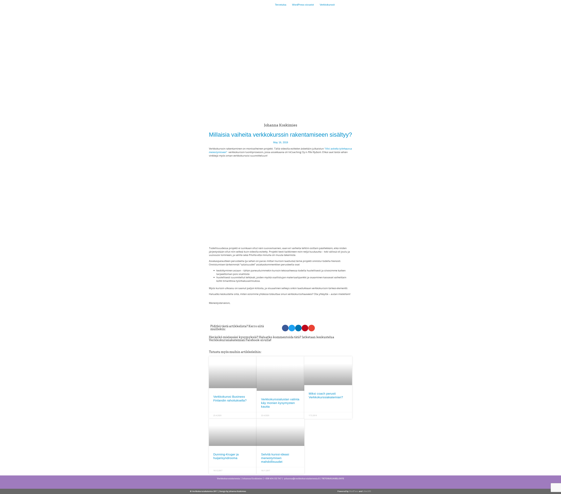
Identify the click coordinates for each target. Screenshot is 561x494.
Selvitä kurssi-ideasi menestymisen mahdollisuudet (275, 458)
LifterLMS (367, 491)
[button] (285, 328)
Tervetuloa (280, 4)
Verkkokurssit (327, 4)
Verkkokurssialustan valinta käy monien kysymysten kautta (280, 403)
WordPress (353, 491)
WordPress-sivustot (303, 4)
